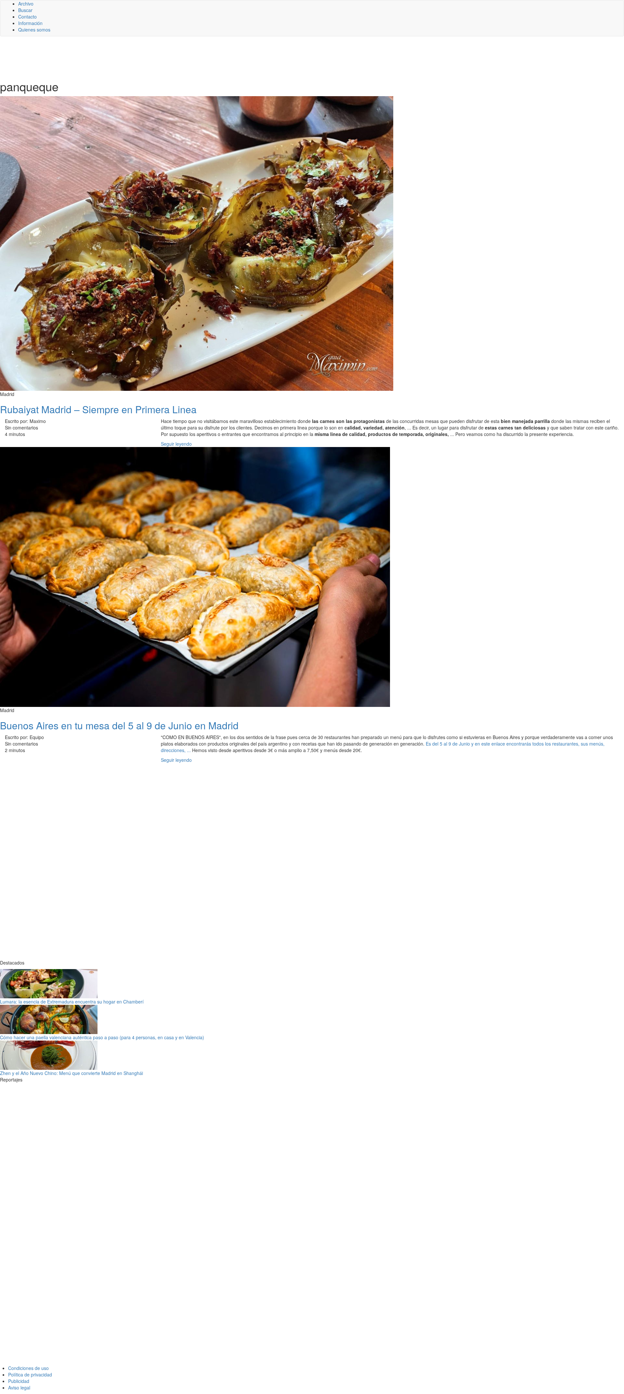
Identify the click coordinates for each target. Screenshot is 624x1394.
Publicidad (18, 1381)
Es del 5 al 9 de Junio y (450, 743)
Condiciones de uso (28, 1368)
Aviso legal (19, 1387)
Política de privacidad (30, 1374)
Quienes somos (34, 29)
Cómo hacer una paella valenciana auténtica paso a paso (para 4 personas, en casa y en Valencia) (102, 1037)
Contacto (27, 16)
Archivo (25, 3)
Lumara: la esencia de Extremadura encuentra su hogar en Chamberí (72, 1001)
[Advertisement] (159, 57)
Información (30, 23)
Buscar (25, 10)
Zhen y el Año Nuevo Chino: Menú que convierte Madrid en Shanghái (71, 1073)
